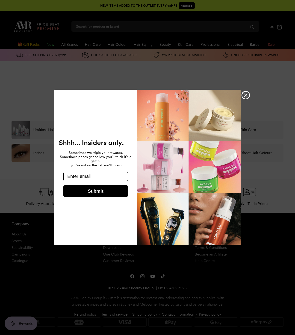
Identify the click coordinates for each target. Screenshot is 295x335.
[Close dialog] (245, 95)
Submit (95, 191)
